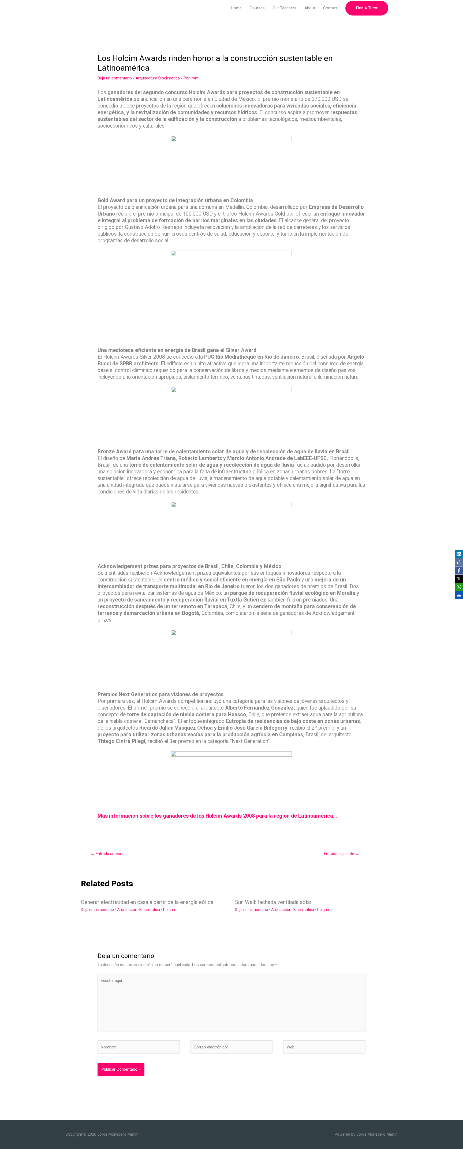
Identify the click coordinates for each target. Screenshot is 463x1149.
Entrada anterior (107, 853)
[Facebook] (459, 570)
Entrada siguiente (341, 853)
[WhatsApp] (459, 587)
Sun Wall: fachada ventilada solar (273, 902)
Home (236, 8)
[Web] (324, 1048)
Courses (257, 8)
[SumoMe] (459, 595)
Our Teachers (284, 8)
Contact (330, 8)
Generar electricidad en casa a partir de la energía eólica (147, 902)
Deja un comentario (115, 78)
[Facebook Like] (459, 562)
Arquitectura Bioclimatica (158, 78)
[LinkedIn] (459, 554)
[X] (459, 579)
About (309, 8)
